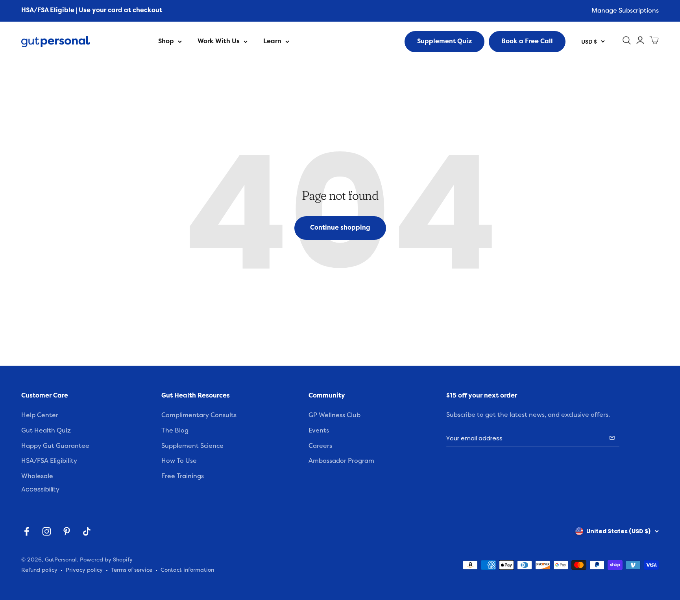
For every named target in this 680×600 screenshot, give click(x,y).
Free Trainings (182, 476)
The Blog (174, 430)
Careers (320, 446)
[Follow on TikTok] (86, 531)
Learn (272, 41)
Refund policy (39, 570)
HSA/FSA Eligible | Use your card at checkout (91, 10)
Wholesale (37, 476)
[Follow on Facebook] (26, 531)
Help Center (39, 415)
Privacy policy (84, 570)
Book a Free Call (527, 41)
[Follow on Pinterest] (66, 531)
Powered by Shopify (106, 559)
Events (319, 430)
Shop (166, 41)
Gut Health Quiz (46, 430)
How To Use (179, 461)
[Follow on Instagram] (46, 531)
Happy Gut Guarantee (55, 446)
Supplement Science (192, 446)
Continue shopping (340, 227)
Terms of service (131, 570)
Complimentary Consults (199, 415)
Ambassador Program (341, 461)
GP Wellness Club (334, 415)
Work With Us (219, 41)
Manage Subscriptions (625, 11)
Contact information (187, 570)
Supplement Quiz (444, 41)
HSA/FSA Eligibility (49, 461)
